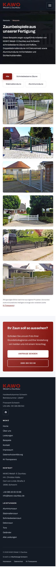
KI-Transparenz (8, 305)
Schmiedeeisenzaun (12, 518)
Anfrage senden (28, 354)
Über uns (7, 431)
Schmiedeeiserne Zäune (27, 76)
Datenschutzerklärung (13, 455)
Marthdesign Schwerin (19, 557)
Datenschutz (18, 561)
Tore (5, 528)
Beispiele (7, 440)
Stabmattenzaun (10, 513)
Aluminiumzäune (36, 84)
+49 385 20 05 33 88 (12, 492)
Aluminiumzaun (10, 509)
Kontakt (6, 445)
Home (5, 426)
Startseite (6, 20)
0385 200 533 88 (28, 363)
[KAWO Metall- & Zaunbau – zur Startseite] (11, 5)
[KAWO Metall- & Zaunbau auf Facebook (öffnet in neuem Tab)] (6, 412)
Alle (7, 76)
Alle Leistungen (10, 537)
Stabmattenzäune (13, 84)
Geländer (7, 532)
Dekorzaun (8, 523)
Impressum (8, 450)
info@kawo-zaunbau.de (13, 496)
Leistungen (8, 436)
